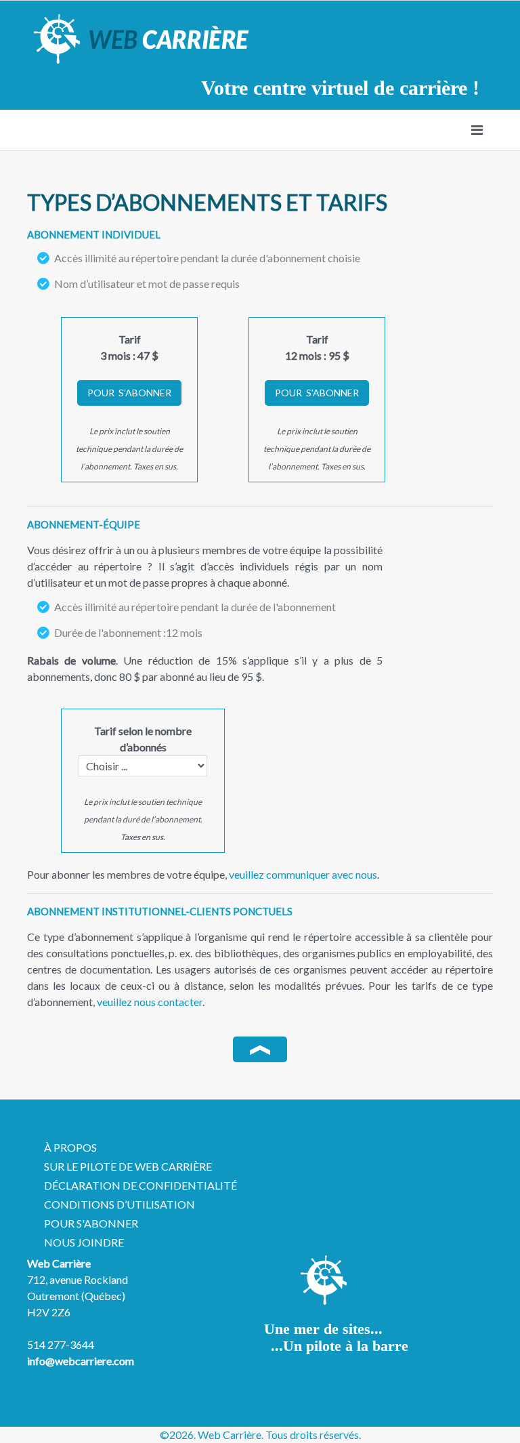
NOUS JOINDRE (84, 1242)
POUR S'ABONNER (91, 1223)
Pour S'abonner (129, 392)
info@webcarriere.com (80, 1360)
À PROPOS (70, 1147)
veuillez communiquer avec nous (303, 874)
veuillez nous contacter (149, 1001)
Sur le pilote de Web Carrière (128, 1166)
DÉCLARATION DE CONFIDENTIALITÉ (140, 1185)
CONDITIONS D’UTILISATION (119, 1204)
